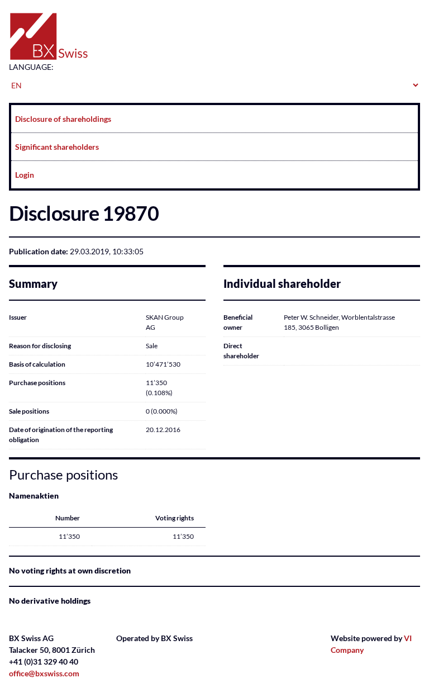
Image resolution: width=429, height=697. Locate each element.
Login (24, 174)
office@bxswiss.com (44, 673)
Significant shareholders (57, 146)
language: (31, 67)
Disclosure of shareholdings (63, 119)
